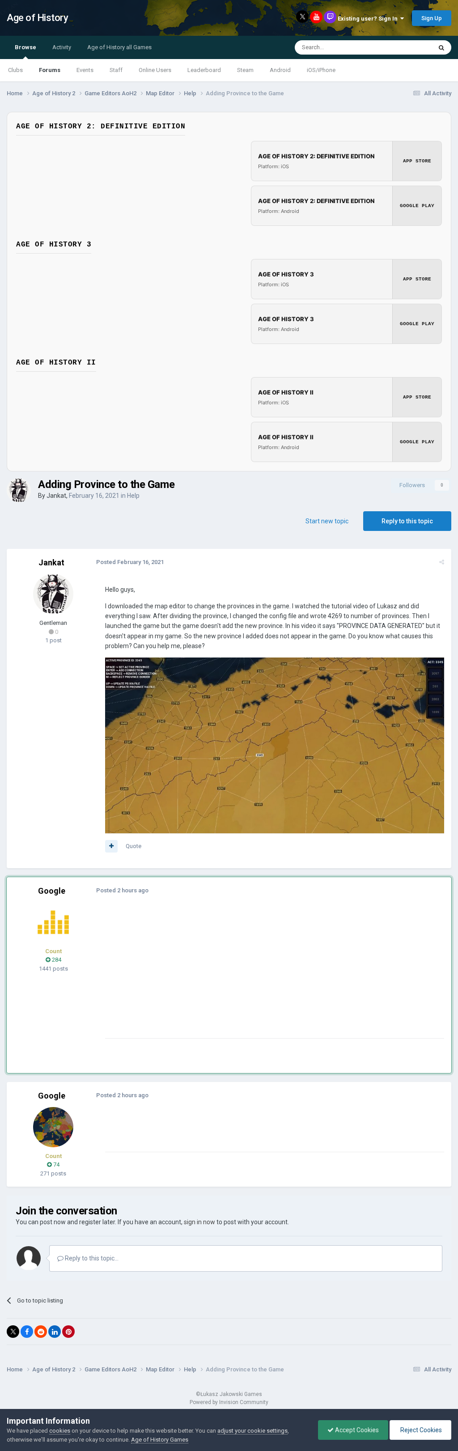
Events (84, 70)
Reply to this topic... (91, 1258)
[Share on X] (13, 1331)
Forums (49, 70)
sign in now (199, 1222)
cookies (59, 1430)
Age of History (37, 17)
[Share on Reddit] (40, 1331)
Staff (116, 70)
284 (56, 959)
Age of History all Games (119, 47)
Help (133, 495)
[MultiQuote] (111, 846)
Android (280, 70)
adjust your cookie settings (252, 1430)
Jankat (56, 495)
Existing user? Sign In (369, 18)
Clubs (15, 70)
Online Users (155, 70)
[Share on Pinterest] (68, 1331)
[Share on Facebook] (27, 1331)
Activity (61, 47)
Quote (133, 846)
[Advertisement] (209, 975)
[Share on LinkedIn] (54, 1331)
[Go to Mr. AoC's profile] (53, 922)
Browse (25, 47)
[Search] (441, 47)
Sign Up (431, 18)
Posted (130, 562)
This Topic (407, 47)
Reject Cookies (420, 1430)
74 (55, 1164)
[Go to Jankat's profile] (19, 490)
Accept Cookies (356, 1430)
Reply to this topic (407, 521)
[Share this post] (441, 562)
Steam (245, 70)
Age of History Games (159, 1439)
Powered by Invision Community (229, 1402)
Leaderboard (204, 70)
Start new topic (326, 521)
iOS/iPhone (321, 70)
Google (51, 890)
